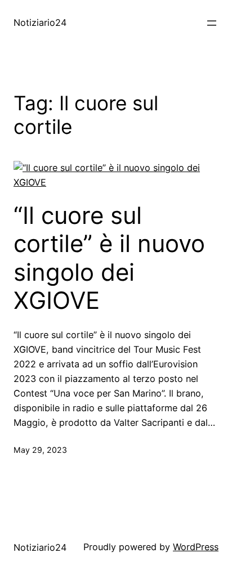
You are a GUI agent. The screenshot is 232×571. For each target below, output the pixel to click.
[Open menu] (211, 23)
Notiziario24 (40, 22)
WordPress (195, 546)
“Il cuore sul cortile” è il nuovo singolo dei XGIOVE (109, 257)
